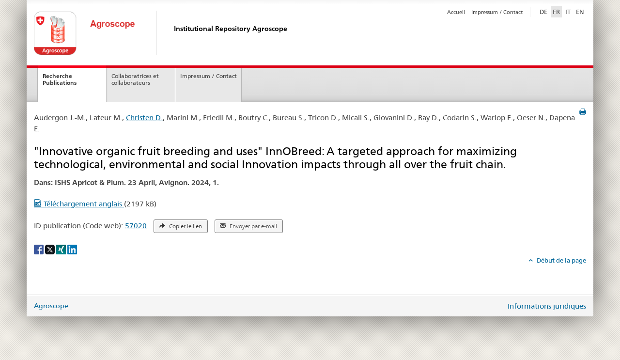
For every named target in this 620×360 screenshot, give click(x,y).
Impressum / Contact (497, 12)
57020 (136, 225)
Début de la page (560, 260)
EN (580, 12)
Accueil (456, 12)
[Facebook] (39, 248)
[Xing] (61, 248)
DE (544, 11)
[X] (50, 248)
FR (556, 12)
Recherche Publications (60, 79)
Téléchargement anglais (83, 203)
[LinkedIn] (72, 248)
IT (568, 12)
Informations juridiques (547, 306)
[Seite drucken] (582, 112)
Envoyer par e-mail (252, 226)
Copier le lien (185, 226)
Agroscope (51, 306)
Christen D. (144, 117)
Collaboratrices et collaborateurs (135, 79)
